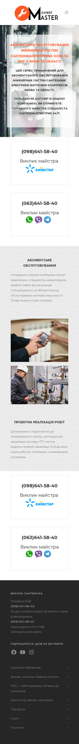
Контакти (17, 727)
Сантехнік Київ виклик (26, 667)
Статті (15, 718)
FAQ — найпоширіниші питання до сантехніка (35, 688)
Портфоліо (18, 709)
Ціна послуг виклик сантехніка (32, 700)
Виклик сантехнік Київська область (35, 677)
